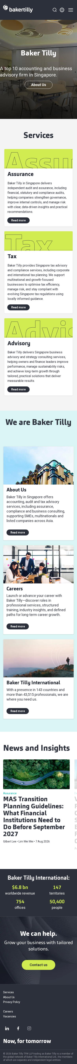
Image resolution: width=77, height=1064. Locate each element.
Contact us (38, 965)
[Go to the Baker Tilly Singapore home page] (18, 10)
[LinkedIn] (7, 1028)
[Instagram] (29, 1028)
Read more (18, 220)
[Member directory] (62, 10)
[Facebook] (18, 1028)
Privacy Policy (11, 1002)
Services (8, 992)
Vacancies (9, 1016)
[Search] (54, 10)
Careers (8, 1011)
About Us (38, 85)
